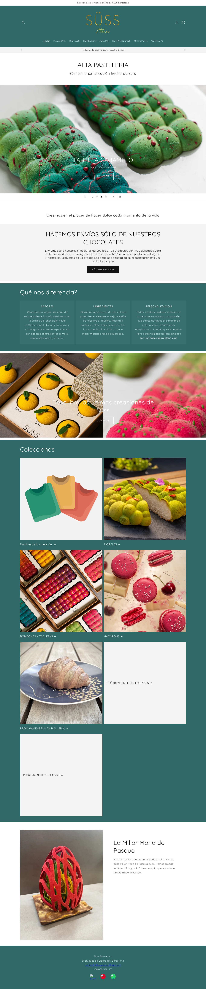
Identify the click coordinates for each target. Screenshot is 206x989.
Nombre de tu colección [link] (36, 544)
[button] (23, 22)
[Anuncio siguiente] (185, 50)
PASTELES (110, 544)
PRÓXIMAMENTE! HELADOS (41, 775)
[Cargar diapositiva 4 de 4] (106, 197)
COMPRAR (103, 176)
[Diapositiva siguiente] (113, 196)
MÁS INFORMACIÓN (103, 269)
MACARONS (111, 636)
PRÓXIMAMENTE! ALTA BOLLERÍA (42, 728)
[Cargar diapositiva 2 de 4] (97, 197)
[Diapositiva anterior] (85, 196)
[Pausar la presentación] (121, 196)
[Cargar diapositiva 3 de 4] (101, 197)
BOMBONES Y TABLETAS (36, 636)
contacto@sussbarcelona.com (103, 965)
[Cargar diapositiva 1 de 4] (92, 197)
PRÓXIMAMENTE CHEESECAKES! (128, 683)
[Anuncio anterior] (21, 50)
